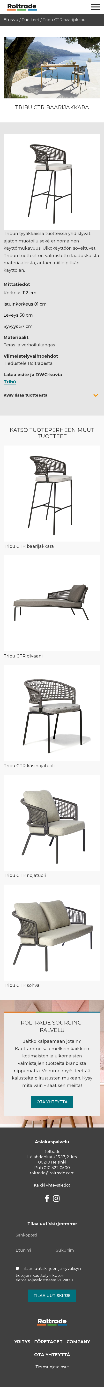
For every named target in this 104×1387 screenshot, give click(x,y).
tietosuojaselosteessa (36, 1280)
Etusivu (11, 20)
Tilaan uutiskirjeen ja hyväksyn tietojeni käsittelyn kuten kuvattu (48, 1274)
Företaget (48, 1342)
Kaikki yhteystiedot (52, 1185)
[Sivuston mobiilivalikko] (95, 7)
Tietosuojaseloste (52, 1367)
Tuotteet (30, 20)
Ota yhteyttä (52, 1102)
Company (78, 1342)
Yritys (22, 1342)
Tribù (10, 382)
